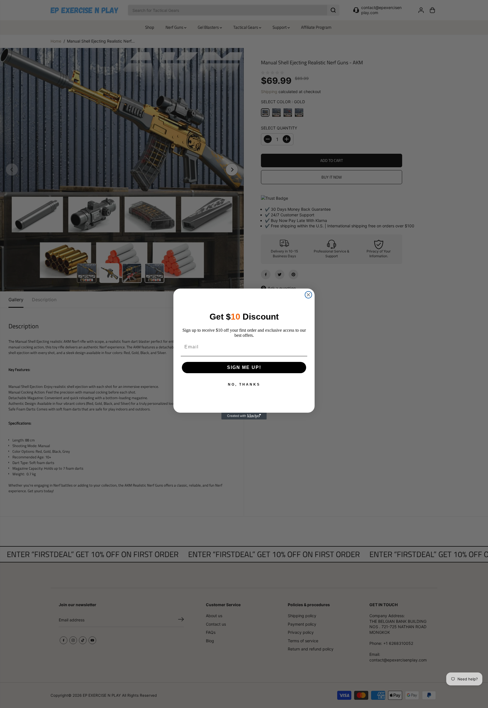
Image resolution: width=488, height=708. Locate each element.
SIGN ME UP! (244, 367)
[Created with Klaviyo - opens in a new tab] (244, 416)
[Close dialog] (308, 294)
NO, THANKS (244, 384)
